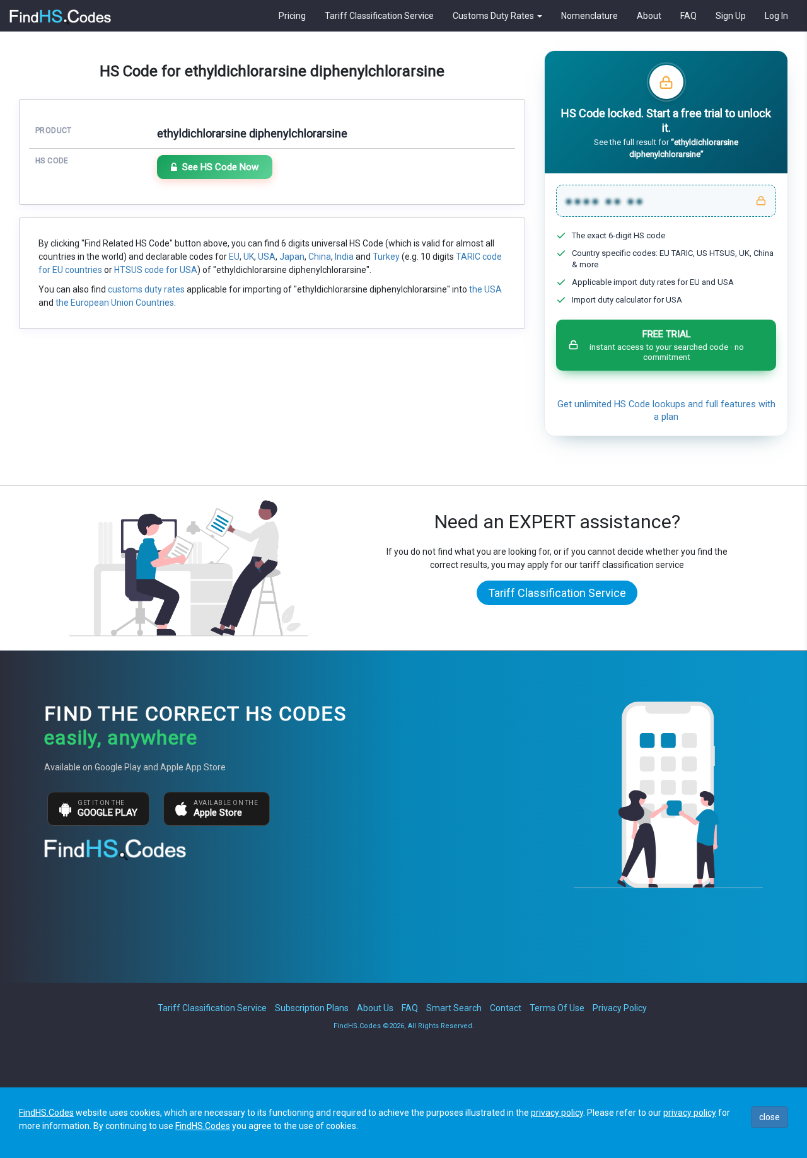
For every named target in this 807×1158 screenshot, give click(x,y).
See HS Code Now (220, 167)
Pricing (292, 16)
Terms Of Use (557, 1008)
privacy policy (557, 1113)
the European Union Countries (114, 303)
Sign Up (731, 16)
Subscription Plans (312, 1008)
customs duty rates (146, 289)
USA (267, 257)
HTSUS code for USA (155, 270)
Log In (776, 16)
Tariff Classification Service (379, 16)
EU (234, 257)
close (769, 1117)
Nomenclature (589, 16)
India (344, 257)
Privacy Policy (620, 1008)
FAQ (688, 16)
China (319, 257)
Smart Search (454, 1008)
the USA (485, 289)
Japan (292, 257)
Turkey (386, 257)
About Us (375, 1008)
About (649, 16)
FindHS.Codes (46, 1113)
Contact (505, 1008)
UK (248, 257)
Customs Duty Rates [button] (494, 16)
